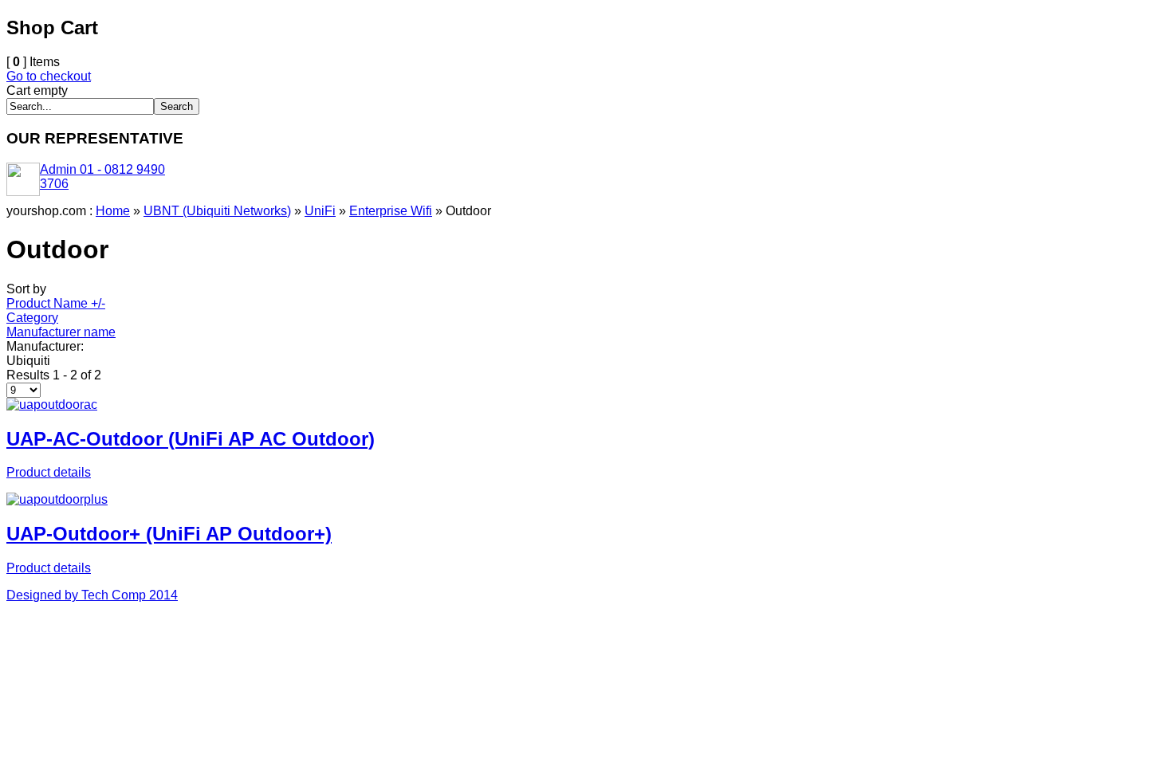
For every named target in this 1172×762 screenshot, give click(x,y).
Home (113, 211)
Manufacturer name (61, 332)
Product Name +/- (55, 303)
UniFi (320, 211)
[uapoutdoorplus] (57, 499)
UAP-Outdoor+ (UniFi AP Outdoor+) (169, 533)
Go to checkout (48, 76)
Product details (48, 472)
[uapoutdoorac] (51, 404)
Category (32, 317)
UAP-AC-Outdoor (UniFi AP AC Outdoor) (190, 439)
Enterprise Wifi (390, 211)
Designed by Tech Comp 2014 (92, 595)
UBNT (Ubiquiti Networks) (217, 211)
